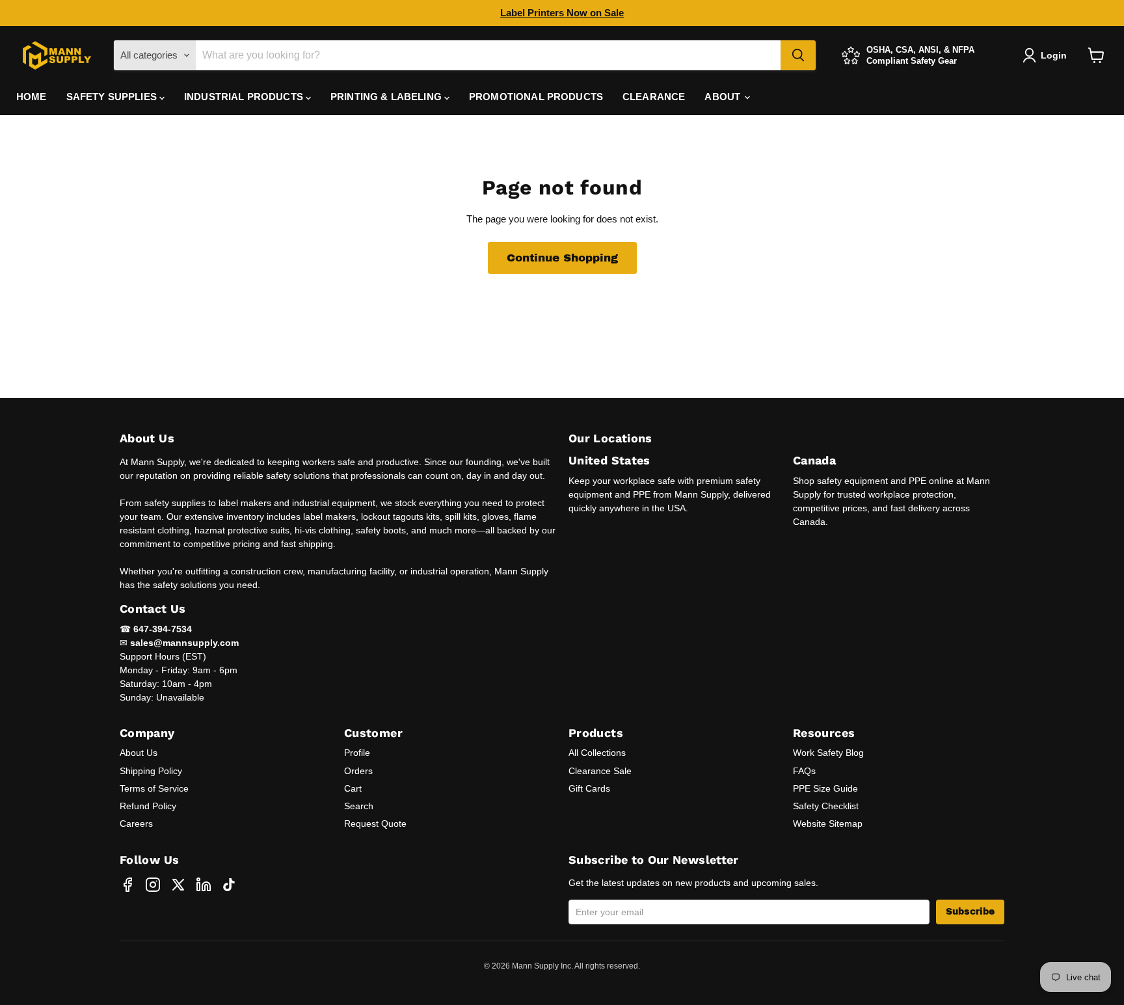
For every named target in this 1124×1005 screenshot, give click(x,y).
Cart (353, 788)
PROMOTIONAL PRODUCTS (536, 96)
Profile (357, 752)
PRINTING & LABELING (387, 96)
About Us (138, 752)
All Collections (597, 752)
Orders (358, 771)
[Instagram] (153, 884)
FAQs (804, 771)
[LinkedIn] (203, 884)
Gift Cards (589, 788)
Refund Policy (148, 806)
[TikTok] (229, 884)
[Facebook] (127, 884)
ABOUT (723, 96)
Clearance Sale (600, 771)
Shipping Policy (151, 771)
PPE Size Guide (825, 788)
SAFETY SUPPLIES (112, 96)
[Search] (798, 55)
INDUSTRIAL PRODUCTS (245, 96)
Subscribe (970, 912)
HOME (31, 96)
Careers (136, 823)
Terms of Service (154, 788)
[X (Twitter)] (178, 884)
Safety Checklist (826, 806)
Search (358, 806)
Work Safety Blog (828, 752)
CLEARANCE (653, 96)
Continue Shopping (562, 258)
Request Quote (375, 823)
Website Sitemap (828, 823)
